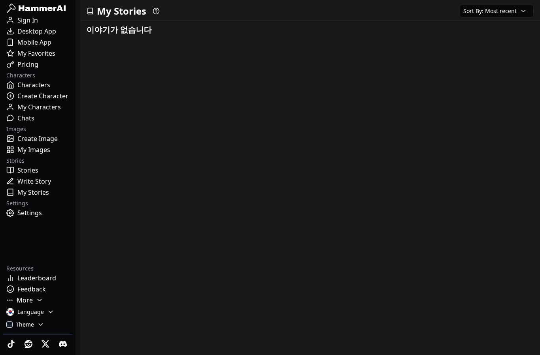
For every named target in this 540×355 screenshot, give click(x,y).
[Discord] (63, 344)
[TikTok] (12, 344)
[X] (46, 344)
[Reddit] (29, 344)
